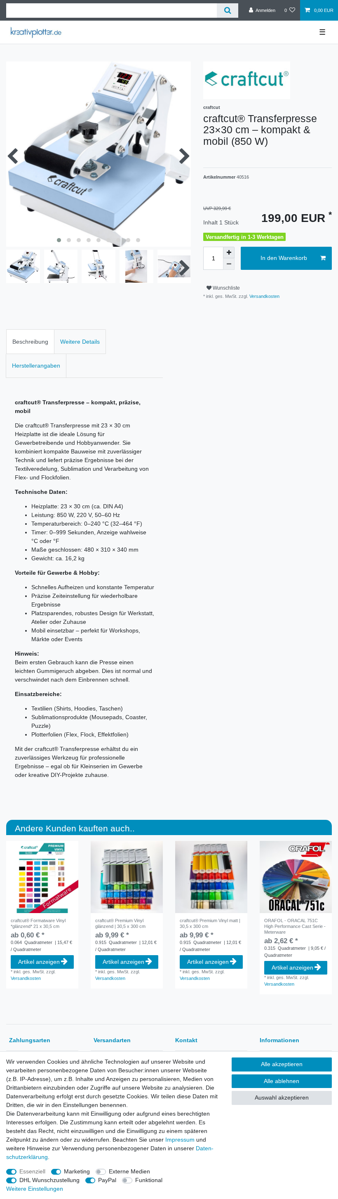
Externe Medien (129, 1171)
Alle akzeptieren (282, 1064)
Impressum (180, 1139)
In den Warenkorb (284, 258)
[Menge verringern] (229, 264)
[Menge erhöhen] (229, 252)
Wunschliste (225, 288)
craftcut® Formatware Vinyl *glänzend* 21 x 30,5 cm (38, 923)
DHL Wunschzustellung (49, 1180)
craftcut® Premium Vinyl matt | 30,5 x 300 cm (210, 923)
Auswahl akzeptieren (282, 1097)
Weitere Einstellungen (34, 1188)
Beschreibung (30, 341)
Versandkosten (263, 296)
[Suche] (227, 10)
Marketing (77, 1171)
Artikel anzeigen (39, 961)
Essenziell (32, 1171)
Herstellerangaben (36, 365)
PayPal (107, 1180)
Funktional (148, 1180)
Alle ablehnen (281, 1081)
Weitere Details (80, 341)
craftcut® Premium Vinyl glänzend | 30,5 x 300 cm (120, 923)
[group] (211, 877)
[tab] (30, 341)
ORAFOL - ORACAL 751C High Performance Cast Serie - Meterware (295, 926)
